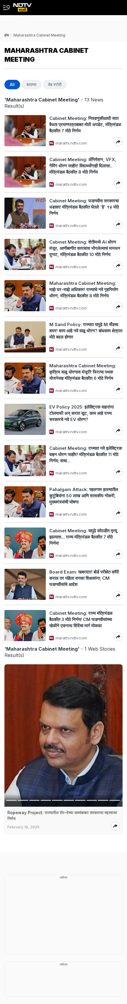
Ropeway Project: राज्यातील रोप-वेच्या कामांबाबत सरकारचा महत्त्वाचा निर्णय (62, 815)
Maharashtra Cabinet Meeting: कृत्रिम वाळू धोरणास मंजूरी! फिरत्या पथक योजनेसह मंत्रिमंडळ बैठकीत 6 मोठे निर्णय (82, 372)
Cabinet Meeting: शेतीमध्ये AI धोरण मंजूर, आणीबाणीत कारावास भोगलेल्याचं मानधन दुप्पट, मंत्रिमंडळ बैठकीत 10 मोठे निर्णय (84, 248)
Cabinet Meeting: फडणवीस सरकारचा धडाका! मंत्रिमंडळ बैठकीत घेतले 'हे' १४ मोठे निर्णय (84, 207)
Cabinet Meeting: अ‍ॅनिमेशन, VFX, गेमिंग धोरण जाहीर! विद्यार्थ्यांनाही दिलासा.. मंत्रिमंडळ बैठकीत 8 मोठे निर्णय (82, 166)
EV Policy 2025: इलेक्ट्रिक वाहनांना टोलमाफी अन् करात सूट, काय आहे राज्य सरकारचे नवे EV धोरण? (81, 413)
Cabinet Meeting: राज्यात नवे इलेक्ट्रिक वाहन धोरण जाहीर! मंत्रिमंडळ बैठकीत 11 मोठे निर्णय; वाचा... (85, 454)
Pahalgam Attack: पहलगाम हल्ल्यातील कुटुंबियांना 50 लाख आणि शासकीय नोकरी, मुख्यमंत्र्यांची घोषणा (83, 496)
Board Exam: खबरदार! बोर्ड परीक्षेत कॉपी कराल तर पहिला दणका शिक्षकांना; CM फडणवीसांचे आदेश (84, 578)
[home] (22, 6)
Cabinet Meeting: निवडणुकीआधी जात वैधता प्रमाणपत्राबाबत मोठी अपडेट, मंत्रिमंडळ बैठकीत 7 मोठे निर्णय (85, 124)
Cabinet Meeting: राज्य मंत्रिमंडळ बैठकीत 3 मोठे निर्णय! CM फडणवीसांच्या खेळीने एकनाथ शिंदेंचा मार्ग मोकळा (81, 619)
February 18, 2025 (23, 827)
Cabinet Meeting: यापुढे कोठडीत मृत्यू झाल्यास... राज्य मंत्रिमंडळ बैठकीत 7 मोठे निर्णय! (83, 537)
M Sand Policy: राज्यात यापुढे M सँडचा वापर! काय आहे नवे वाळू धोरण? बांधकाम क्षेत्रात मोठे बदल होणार (85, 331)
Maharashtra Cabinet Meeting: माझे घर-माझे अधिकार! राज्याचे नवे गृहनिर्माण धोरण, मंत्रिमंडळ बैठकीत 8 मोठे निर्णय (83, 289)
